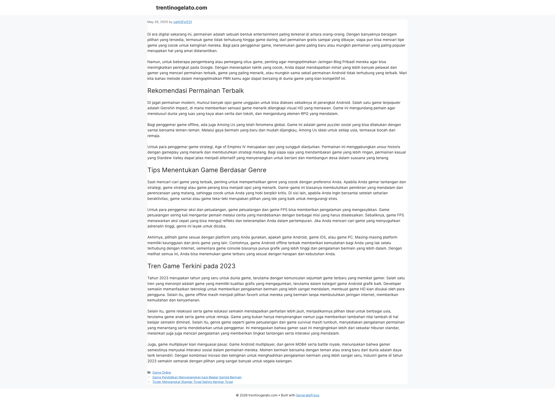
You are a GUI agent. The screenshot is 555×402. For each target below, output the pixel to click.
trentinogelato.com (181, 7)
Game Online (161, 372)
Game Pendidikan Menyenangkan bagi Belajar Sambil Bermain (197, 377)
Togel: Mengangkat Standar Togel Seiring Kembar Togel (192, 382)
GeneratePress (307, 395)
